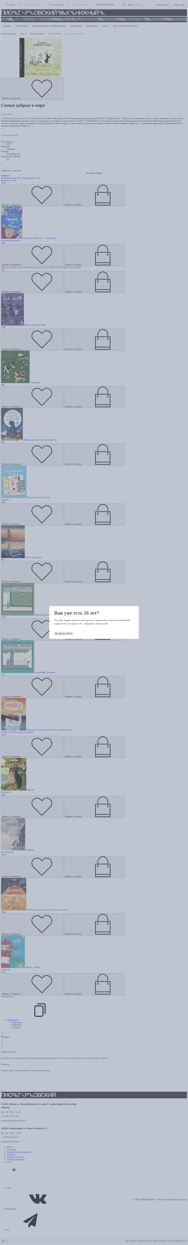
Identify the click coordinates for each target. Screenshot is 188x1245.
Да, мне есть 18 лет (63, 633)
